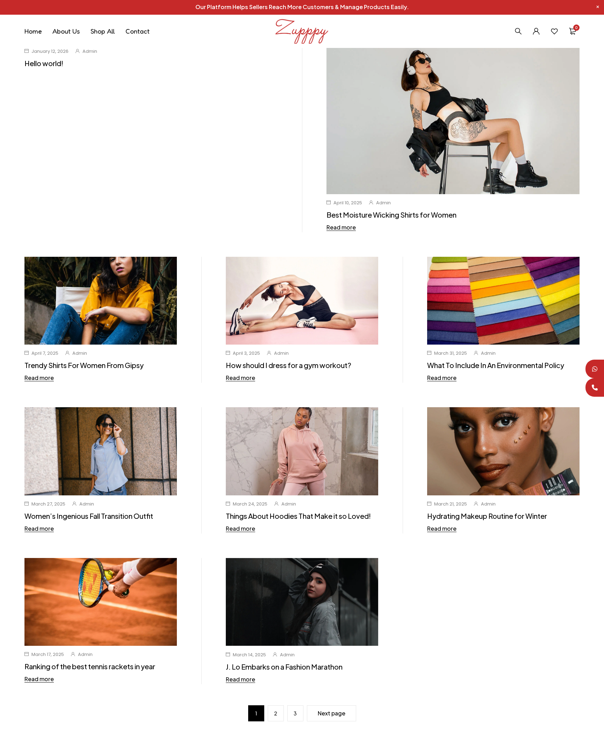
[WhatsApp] (594, 369)
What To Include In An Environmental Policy (495, 365)
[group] (302, 602)
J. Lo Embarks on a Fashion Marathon (284, 666)
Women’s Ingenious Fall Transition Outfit (88, 515)
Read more (341, 227)
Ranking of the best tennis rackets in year (89, 666)
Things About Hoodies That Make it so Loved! (298, 515)
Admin (89, 51)
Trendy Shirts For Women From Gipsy (84, 365)
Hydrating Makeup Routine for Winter (487, 515)
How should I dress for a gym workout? (288, 365)
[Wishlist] (554, 31)
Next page (331, 713)
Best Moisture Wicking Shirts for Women (391, 214)
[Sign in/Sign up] (536, 31)
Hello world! (43, 63)
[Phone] (594, 387)
